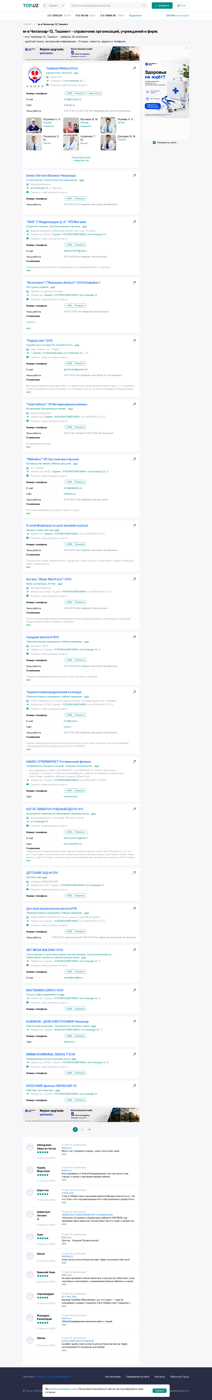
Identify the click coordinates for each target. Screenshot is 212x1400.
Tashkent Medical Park (62, 68)
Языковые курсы (80, 813)
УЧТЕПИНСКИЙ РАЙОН (74, 234)
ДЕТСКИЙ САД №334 (42, 873)
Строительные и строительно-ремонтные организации (56, 954)
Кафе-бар (32, 1090)
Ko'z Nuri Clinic (69, 1296)
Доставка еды (46, 1090)
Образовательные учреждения (43, 641)
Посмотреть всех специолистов (81, 159)
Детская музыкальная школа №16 (51, 908)
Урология (67, 72)
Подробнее (135, 15)
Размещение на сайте (137, 1376)
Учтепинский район (53, 353)
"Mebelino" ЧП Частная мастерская (52, 459)
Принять (159, 1390)
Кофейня (44, 287)
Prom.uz (50, 1376)
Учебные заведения (72, 641)
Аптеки (52, 583)
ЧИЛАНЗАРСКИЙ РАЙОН (67, 416)
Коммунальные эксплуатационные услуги (48, 1058)
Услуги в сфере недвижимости (42, 994)
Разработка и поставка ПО (41, 345)
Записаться (95, 93)
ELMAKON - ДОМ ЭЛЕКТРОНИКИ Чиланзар (57, 1021)
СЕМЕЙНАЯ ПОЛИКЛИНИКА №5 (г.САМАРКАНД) (87, 1214)
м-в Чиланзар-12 (73, 80)
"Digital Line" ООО (39, 341)
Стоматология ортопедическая (61, 180)
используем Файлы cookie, (63, 1389)
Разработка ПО (65, 345)
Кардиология (53, 72)
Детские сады (33, 877)
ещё (76, 72)
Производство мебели (39, 463)
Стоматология (34, 180)
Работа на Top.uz (179, 1376)
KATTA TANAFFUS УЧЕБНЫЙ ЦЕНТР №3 (54, 809)
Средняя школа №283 (42, 637)
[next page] (88, 1129)
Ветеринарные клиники (54, 408)
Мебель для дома (62, 463)
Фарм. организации (37, 583)
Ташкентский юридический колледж (53, 692)
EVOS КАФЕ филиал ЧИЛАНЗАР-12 (51, 1086)
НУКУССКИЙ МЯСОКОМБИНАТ (78, 1341)
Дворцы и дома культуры (40, 530)
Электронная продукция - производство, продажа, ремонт (58, 1026)
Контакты (160, 1376)
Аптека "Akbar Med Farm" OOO (49, 579)
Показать (79, 93)
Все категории (113, 1376)
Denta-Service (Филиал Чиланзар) (51, 175)
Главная (27, 24)
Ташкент (56, 234)
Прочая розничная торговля (65, 226)
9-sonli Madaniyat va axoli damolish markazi (57, 525)
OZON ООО (68, 1193)
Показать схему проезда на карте (68, 85)
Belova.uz (67, 1147)
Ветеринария (33, 408)
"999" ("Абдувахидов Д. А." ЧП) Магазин (56, 222)
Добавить (164, 5)
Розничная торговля (37, 226)
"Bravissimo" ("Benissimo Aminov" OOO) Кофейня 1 (63, 282)
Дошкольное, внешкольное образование (48, 813)
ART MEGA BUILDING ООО (44, 950)
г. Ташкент (36, 353)
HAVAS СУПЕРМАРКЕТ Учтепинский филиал (58, 761)
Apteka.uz (40, 1376)
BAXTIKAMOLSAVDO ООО (44, 990)
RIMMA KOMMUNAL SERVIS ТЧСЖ (50, 1054)
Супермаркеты (34, 766)
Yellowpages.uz (64, 1376)
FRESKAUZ (67, 1256)
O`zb (183, 5)
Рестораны (32, 287)
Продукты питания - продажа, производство (68, 766)
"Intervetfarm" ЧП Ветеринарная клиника (56, 404)
